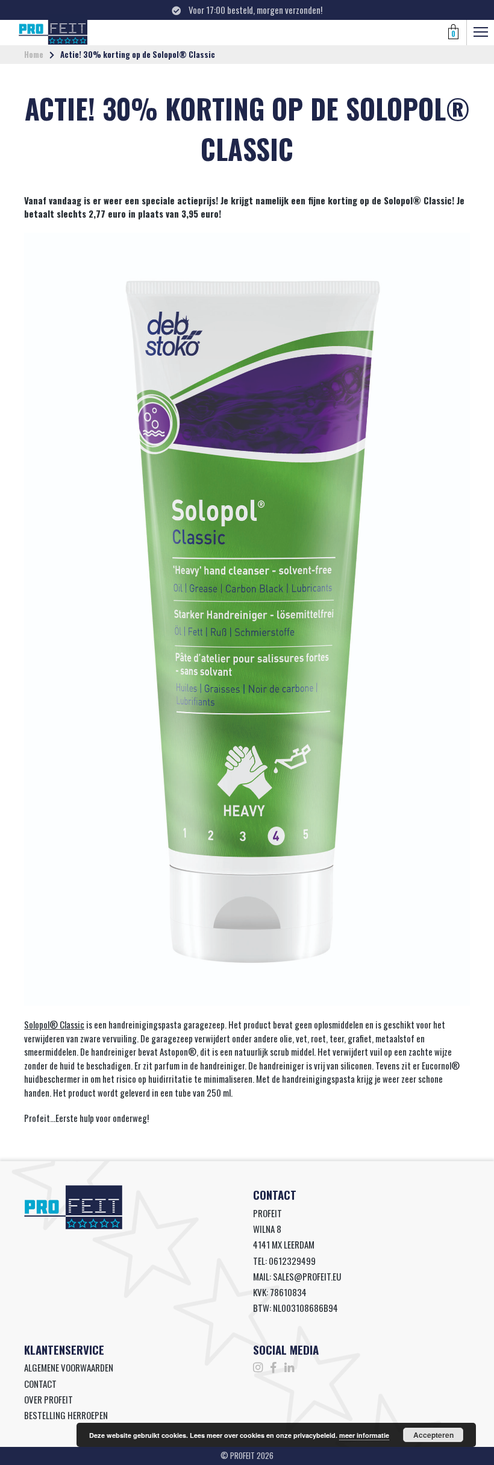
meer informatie (364, 1435)
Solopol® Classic (54, 1024)
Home (33, 54)
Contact (40, 1383)
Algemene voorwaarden (68, 1367)
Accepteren (433, 1434)
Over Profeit (48, 1399)
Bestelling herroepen (66, 1415)
